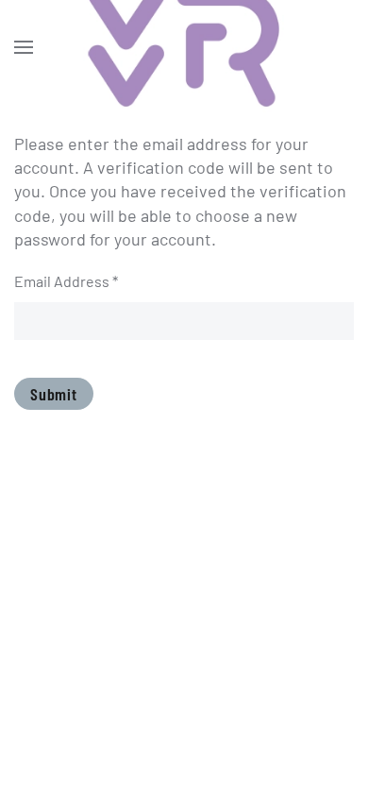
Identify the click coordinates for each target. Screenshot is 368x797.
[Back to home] (184, 47)
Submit (53, 393)
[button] (23, 47)
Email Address (66, 281)
